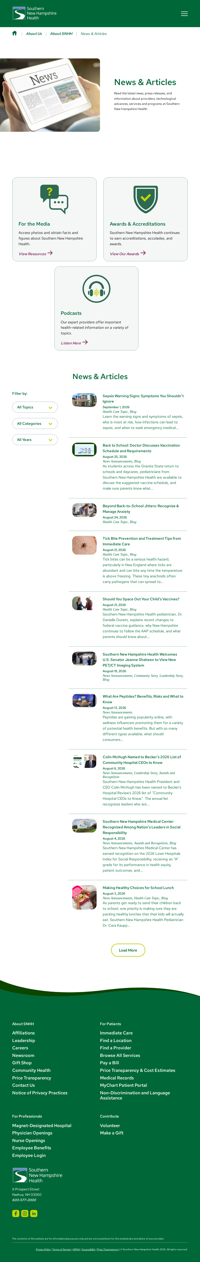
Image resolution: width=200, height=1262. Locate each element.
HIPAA (76, 1249)
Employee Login (29, 1155)
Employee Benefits (31, 1148)
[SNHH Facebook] (15, 1213)
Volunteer (110, 1125)
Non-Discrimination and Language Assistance (135, 1095)
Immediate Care (116, 1033)
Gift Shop (22, 1062)
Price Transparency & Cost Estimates (137, 1070)
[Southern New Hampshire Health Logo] (37, 1182)
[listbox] (35, 407)
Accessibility (88, 1249)
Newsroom (23, 1055)
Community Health (31, 1070)
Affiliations (23, 1033)
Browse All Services (120, 1055)
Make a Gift (111, 1133)
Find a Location (115, 1040)
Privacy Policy (43, 1249)
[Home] (19, 33)
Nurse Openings (28, 1140)
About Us (34, 33)
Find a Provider (115, 1048)
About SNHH (61, 33)
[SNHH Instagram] (24, 1213)
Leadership (23, 1040)
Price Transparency (31, 1078)
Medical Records (117, 1078)
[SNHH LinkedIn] (33, 1213)
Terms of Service (61, 1249)
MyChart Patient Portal (123, 1085)
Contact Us (23, 1085)
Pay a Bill (109, 1062)
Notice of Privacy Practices (40, 1093)
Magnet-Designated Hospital (41, 1125)
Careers (20, 1048)
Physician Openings (32, 1133)
